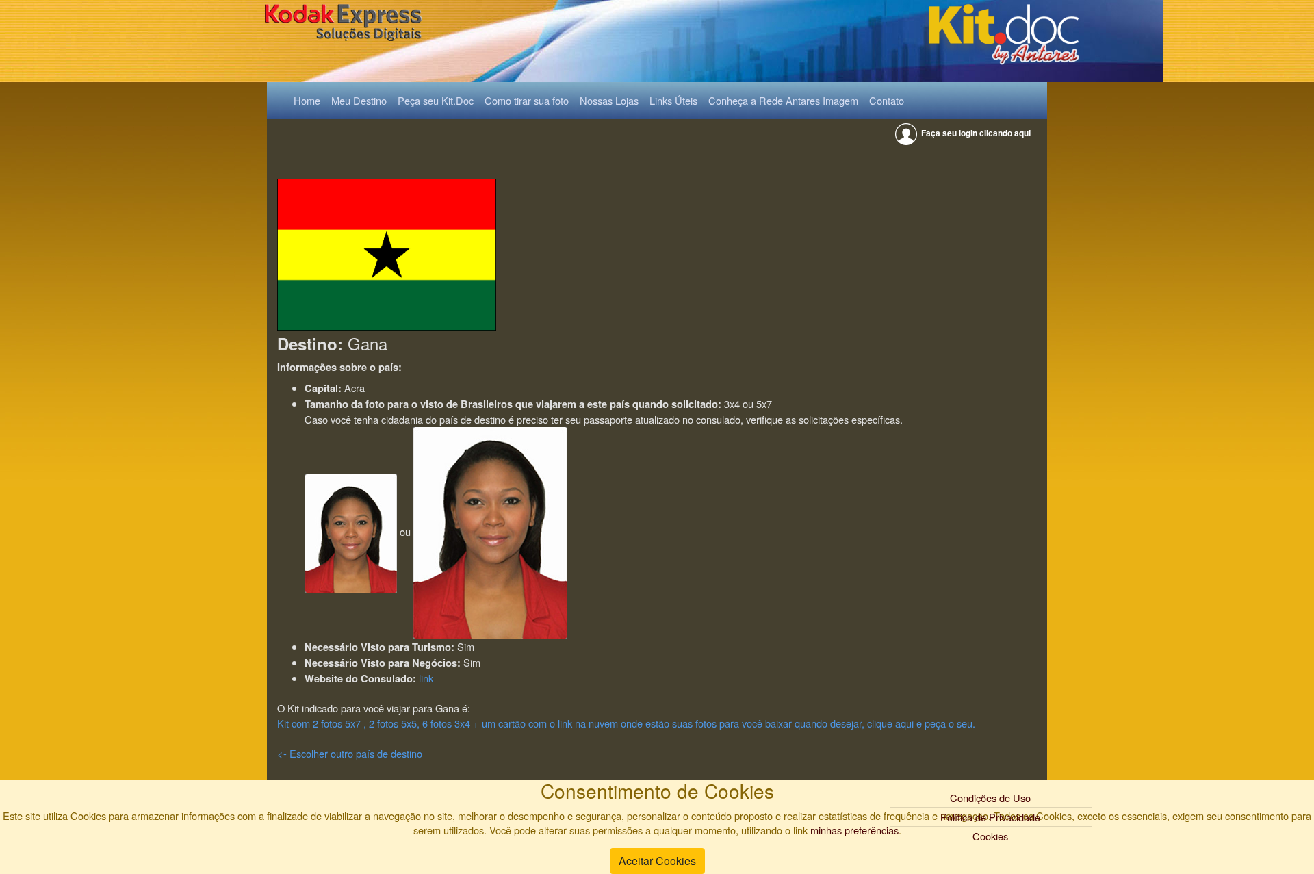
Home (310, 99)
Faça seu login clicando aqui (975, 133)
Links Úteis (673, 100)
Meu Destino (359, 100)
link (426, 678)
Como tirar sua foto (527, 100)
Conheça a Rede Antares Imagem (783, 100)
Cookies (990, 836)
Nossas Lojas (609, 100)
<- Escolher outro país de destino (349, 753)
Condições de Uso (990, 798)
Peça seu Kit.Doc (436, 100)
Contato (886, 100)
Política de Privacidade (990, 817)
